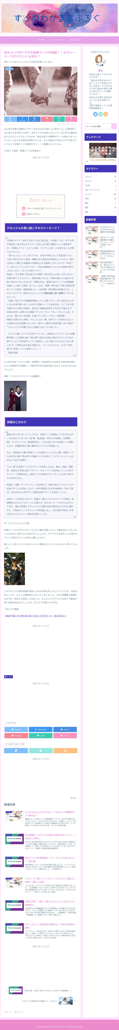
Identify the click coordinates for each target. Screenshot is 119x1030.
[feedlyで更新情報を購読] (41, 750)
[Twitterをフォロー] (16, 750)
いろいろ (100, 176)
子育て (100, 198)
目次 (37, 200)
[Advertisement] (40, 175)
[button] (114, 126)
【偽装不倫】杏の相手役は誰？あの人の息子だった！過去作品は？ (35, 615)
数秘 (100, 203)
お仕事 (100, 185)
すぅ (100, 70)
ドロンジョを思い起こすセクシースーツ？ (44, 208)
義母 (100, 212)
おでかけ (100, 181)
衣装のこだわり (32, 214)
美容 (100, 207)
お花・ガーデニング (100, 189)
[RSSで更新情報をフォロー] (65, 750)
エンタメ (9, 677)
